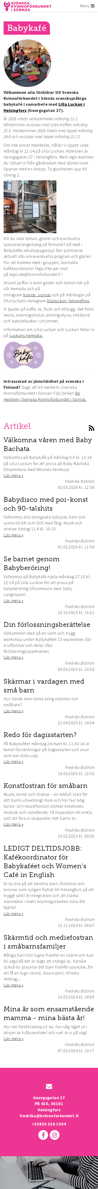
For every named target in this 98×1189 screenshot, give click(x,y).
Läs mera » (13, 475)
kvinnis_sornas (37, 294)
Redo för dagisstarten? (40, 735)
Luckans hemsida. (26, 335)
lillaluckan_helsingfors (68, 300)
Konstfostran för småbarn (46, 786)
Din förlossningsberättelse (47, 624)
